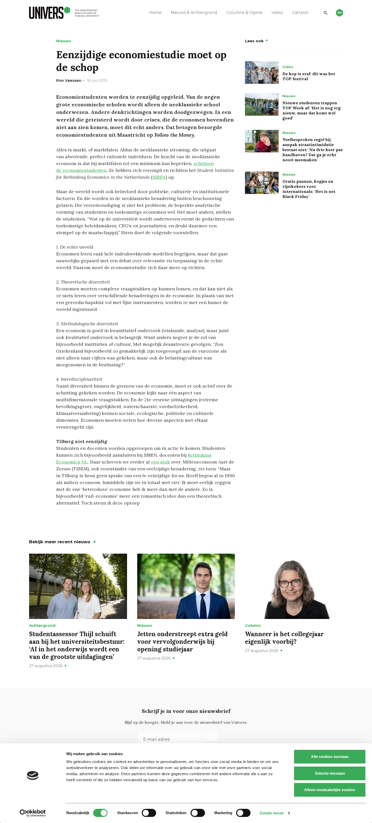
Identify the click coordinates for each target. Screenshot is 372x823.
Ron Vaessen (68, 80)
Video (277, 12)
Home (155, 12)
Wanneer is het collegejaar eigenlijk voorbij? (284, 638)
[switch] (149, 813)
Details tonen (271, 813)
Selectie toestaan (330, 773)
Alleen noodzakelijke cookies (329, 790)
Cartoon (300, 12)
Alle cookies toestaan (330, 756)
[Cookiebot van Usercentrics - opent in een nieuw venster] (33, 813)
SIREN (159, 177)
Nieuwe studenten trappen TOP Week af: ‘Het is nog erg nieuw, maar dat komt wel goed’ (311, 110)
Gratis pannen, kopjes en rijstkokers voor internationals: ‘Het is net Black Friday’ (308, 189)
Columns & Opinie (244, 12)
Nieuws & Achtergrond (194, 12)
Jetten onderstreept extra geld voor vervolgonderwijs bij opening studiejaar (182, 641)
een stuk (160, 462)
